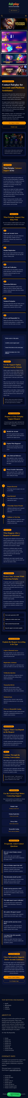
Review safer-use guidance (14, 831)
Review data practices (14, 823)
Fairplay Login (14, 127)
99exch (6, 1003)
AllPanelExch (8, 1005)
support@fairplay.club (15, 1070)
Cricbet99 (7, 1009)
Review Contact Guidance (14, 977)
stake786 (7, 1007)
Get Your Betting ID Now (15, 1094)
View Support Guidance (14, 123)
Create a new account (14, 816)
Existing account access (14, 808)
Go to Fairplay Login (14, 981)
